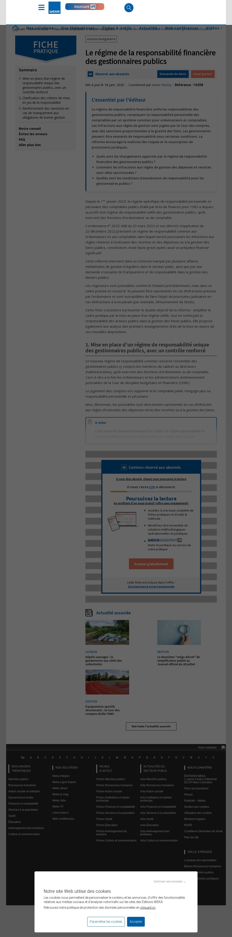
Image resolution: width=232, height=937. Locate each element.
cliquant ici (147, 908)
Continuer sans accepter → (170, 881)
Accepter (136, 922)
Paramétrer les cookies (106, 922)
